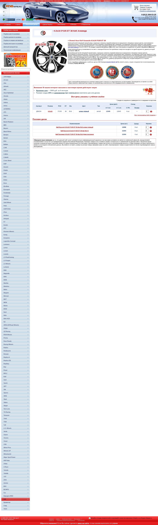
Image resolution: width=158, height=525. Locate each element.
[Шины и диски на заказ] (127, 78)
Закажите (32, 1)
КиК (5, 499)
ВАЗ (5, 486)
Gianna (6, 199)
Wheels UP (7, 451)
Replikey (6, 364)
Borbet (6, 138)
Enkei (5, 180)
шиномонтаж (59, 93)
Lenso (6, 247)
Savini (6, 383)
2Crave (6, 80)
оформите (107, 1)
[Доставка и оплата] (96, 78)
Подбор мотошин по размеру (13, 43)
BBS (5, 125)
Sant (5, 380)
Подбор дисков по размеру (12, 37)
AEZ (5, 89)
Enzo (5, 183)
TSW (5, 422)
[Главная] (4, 12)
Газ (5, 493)
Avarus (6, 115)
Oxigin (6, 328)
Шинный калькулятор (11, 47)
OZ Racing (7, 331)
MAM (5, 280)
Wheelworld (7, 454)
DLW (5, 173)
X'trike (5, 464)
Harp (5, 206)
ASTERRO (7, 109)
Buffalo (6, 144)
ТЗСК (5, 509)
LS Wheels (7, 264)
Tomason (6, 415)
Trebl (5, 418)
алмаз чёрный (84, 111)
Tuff (5, 425)
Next (5, 312)
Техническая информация (12, 50)
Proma (6, 338)
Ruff (5, 376)
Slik (5, 389)
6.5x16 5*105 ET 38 (111, 62)
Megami (6, 293)
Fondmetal (7, 193)
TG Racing (7, 412)
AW (5, 118)
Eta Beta (6, 186)
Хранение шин (42, 90)
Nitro (5, 315)
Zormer (6, 483)
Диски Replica (47, 24)
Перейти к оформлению (148, 11)
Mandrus (6, 286)
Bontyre (6, 135)
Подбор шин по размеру (12, 34)
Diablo (6, 170)
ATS (5, 112)
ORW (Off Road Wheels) (11, 325)
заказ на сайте (83, 523)
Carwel (6, 151)
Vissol (5, 441)
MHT (5, 299)
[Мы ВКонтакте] (10, 20)
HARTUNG (7, 209)
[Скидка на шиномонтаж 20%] (15, 66)
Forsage (6, 196)
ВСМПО (6, 489)
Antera (6, 102)
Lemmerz (6, 244)
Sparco (6, 393)
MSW (5, 309)
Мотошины (61, 24)
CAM (5, 147)
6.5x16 (50, 111)
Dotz (5, 176)
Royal (5, 370)
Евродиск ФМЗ (8, 496)
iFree (5, 212)
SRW (5, 396)
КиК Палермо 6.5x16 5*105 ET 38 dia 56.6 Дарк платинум (75, 134)
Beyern (6, 128)
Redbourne (7, 351)
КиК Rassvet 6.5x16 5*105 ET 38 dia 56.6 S (75, 131)
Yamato (6, 470)
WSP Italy (7, 460)
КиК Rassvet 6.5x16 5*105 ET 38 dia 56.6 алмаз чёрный (74, 127)
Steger (6, 405)
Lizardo (6, 254)
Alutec (6, 99)
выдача (147, 17)
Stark (5, 399)
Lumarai (6, 267)
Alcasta (6, 96)
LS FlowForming (9, 257)
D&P (5, 164)
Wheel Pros (7, 447)
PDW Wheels (8, 335)
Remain (6, 354)
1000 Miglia (7, 77)
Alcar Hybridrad (8, 93)
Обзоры (73, 24)
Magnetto (6, 273)
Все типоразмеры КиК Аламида (145, 115)
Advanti (6, 86)
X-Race (6, 467)
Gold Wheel (7, 202)
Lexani (6, 251)
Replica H (7, 357)
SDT (5, 386)
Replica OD (7, 360)
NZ (4, 322)
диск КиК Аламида (73, 47)
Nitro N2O (7, 318)
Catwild (6, 157)
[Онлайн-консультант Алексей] (4, 20)
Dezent (6, 167)
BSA (5, 141)
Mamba (6, 283)
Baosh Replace (8, 122)
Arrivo (5, 106)
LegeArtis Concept (9, 241)
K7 (4, 222)
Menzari (6, 296)
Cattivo (6, 154)
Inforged (6, 218)
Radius (6, 347)
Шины (18, 24)
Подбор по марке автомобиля (13, 40)
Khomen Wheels (9, 231)
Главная (8, 24)
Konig (5, 235)
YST (5, 476)
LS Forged (7, 260)
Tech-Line (7, 409)
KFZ (5, 228)
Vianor (6, 435)
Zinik (5, 480)
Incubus (6, 215)
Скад (5, 505)
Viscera (6, 438)
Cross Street (7, 160)
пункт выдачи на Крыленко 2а (147, 19)
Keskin (6, 225)
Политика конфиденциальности (65, 520)
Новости (51, 520)
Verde (5, 431)
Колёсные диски (31, 24)
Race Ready (7, 341)
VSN (5, 444)
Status (6, 402)
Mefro (5, 289)
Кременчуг (7, 502)
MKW (5, 302)
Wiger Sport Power (9, 457)
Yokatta (6, 473)
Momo (6, 305)
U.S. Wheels (7, 428)
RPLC (5, 373)
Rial (5, 367)
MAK (5, 276)
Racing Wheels (8, 344)
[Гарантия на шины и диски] (112, 78)
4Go (5, 83)
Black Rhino (7, 131)
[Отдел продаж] (4, 16)
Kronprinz (7, 238)
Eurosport (7, 189)
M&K (5, 270)
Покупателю (86, 24)
